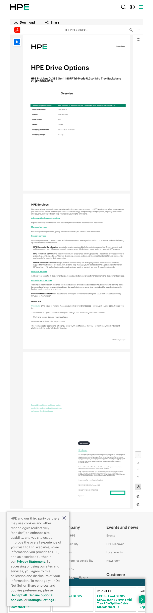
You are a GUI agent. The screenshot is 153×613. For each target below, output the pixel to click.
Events (110, 535)
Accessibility (70, 544)
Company (71, 527)
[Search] (123, 7)
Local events (114, 552)
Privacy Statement (31, 561)
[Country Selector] (132, 7)
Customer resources (116, 577)
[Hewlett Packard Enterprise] (19, 7)
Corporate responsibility (77, 560)
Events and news (122, 527)
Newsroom (113, 560)
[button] (64, 518)
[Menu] (141, 7)
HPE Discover (115, 544)
